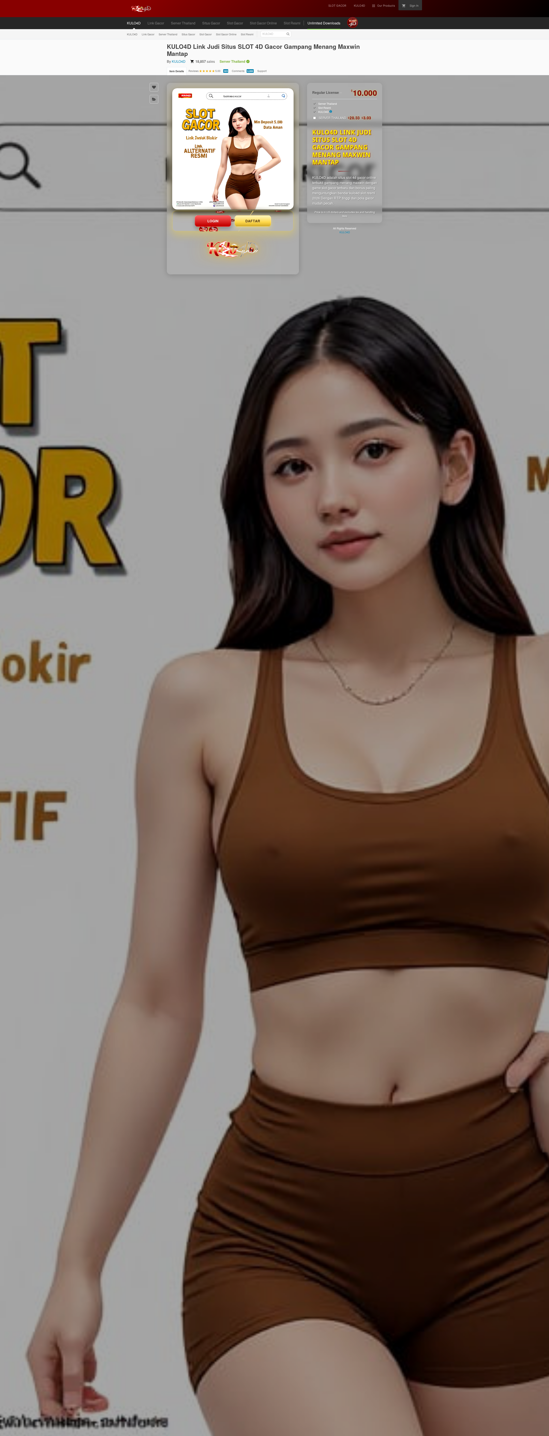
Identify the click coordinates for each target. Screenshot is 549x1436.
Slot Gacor (205, 34)
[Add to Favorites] (154, 87)
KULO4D (132, 34)
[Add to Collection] (154, 99)
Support (262, 71)
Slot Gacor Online (226, 34)
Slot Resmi (247, 34)
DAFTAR (252, 220)
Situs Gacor (188, 34)
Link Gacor (148, 34)
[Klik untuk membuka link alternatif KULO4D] (233, 148)
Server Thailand (168, 34)
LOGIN (213, 220)
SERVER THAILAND (345, 118)
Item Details (176, 71)
